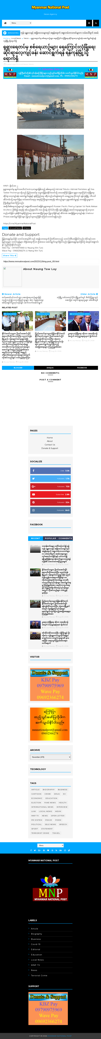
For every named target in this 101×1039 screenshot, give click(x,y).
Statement (47, 829)
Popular (50, 538)
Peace (48, 820)
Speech (63, 824)
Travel (56, 833)
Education (51, 798)
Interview (62, 807)
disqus (50, 368)
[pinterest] (43, 850)
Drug (57, 794)
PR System (36, 820)
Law (33, 811)
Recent (35, 538)
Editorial (35, 949)
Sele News (50, 824)
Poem (58, 820)
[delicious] (69, 850)
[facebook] (31, 850)
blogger (18, 368)
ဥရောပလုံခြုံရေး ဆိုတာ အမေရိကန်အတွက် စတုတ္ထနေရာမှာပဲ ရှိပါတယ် (82, 334)
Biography (49, 790)
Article (35, 790)
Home (6, 38)
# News (27, 228)
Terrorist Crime (40, 833)
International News (80, 314)
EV (64, 794)
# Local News (15, 228)
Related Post (10, 307)
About (50, 441)
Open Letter (58, 816)
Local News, (23, 64)
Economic (36, 798)
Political (36, 824)
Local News (16, 38)
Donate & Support (49, 448)
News (26, 38)
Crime (48, 794)
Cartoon (36, 794)
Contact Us (50, 445)
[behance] (60, 850)
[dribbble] (52, 850)
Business (62, 790)
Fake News (50, 803)
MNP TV (35, 816)
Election (36, 803)
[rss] (56, 850)
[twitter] (34, 850)
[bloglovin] (48, 850)
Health (62, 803)
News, (31, 64)
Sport (34, 829)
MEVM (58, 811)
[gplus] (39, 850)
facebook (82, 368)
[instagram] (65, 850)
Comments (65, 538)
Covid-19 (35, 944)
